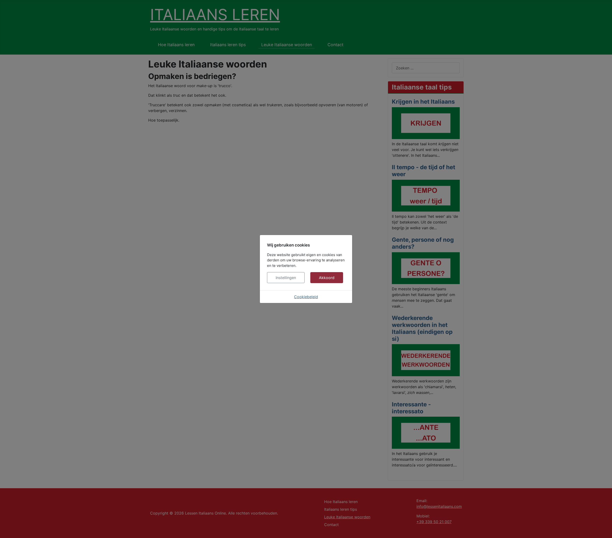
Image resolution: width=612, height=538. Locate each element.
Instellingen (286, 277)
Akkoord (326, 277)
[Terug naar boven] (603, 529)
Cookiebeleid (306, 296)
